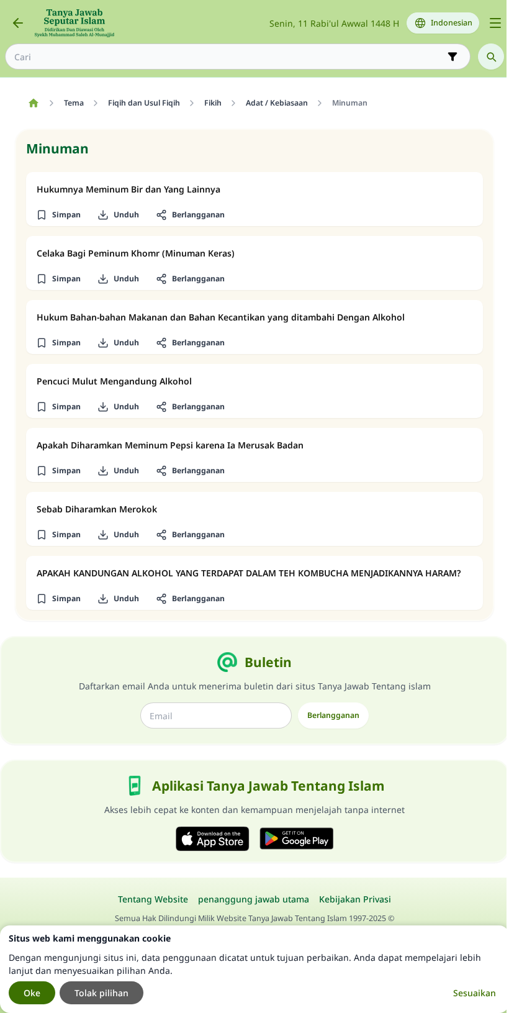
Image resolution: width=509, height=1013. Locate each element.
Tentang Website (153, 899)
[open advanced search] (452, 56)
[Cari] (491, 56)
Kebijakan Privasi (355, 899)
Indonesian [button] (451, 22)
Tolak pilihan (101, 993)
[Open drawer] (495, 23)
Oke (32, 993)
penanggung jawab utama (253, 899)
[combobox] (229, 56)
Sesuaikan (474, 993)
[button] (58, 215)
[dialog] (254, 969)
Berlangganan (333, 715)
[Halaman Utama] (33, 103)
